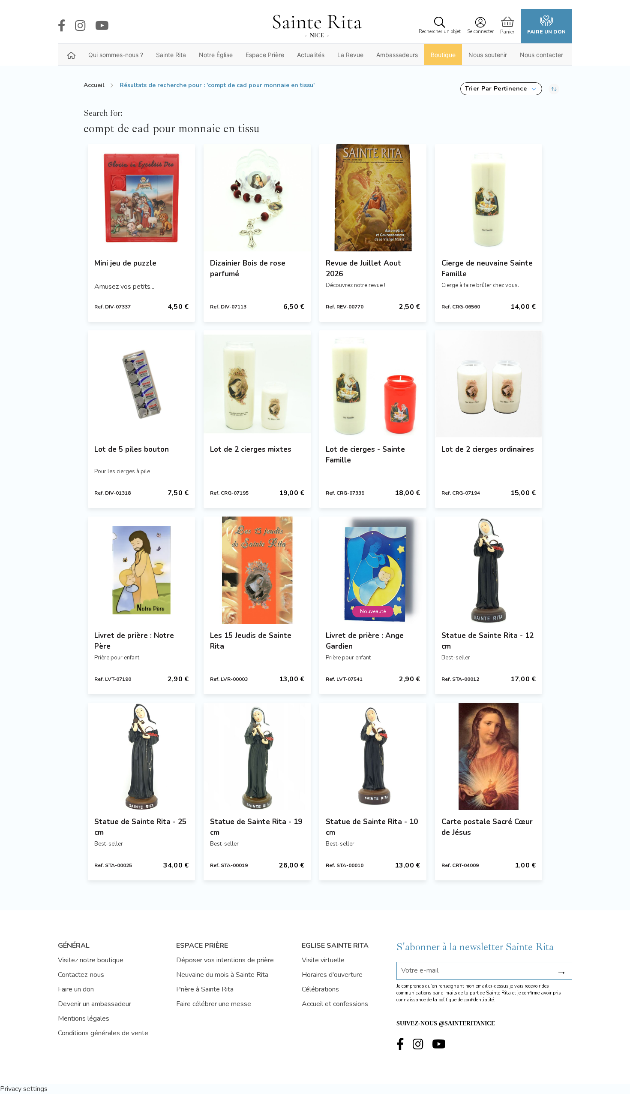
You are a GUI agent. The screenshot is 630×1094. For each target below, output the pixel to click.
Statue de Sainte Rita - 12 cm (487, 641)
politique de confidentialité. (466, 1000)
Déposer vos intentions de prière (225, 960)
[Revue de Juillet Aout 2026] (372, 197)
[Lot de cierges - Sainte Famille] (372, 384)
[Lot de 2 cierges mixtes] (257, 384)
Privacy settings (24, 1089)
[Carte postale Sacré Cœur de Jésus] (488, 756)
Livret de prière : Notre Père (134, 641)
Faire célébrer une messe (213, 1004)
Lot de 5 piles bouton (131, 449)
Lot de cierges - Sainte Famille (365, 454)
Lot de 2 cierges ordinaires (487, 449)
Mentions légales (83, 1018)
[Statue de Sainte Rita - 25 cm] (141, 756)
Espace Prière (265, 54)
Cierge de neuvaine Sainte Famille (487, 268)
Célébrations (320, 989)
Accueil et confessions (335, 1004)
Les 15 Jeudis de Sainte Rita (250, 641)
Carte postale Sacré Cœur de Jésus (487, 827)
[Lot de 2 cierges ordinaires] (488, 384)
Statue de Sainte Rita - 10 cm (372, 827)
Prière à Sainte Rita (205, 989)
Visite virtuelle (323, 960)
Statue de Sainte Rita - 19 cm (256, 827)
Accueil (94, 85)
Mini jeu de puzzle (125, 263)
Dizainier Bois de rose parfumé (247, 268)
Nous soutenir (487, 54)
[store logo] (316, 26)
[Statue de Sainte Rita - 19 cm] (257, 756)
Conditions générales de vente (103, 1033)
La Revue (350, 54)
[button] (501, 88)
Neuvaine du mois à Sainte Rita (222, 974)
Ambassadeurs (397, 54)
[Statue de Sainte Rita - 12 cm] (488, 570)
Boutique (443, 54)
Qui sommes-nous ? (115, 54)
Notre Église (216, 54)
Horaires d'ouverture (332, 974)
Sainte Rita (171, 54)
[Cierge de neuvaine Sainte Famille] (488, 197)
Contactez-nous (81, 974)
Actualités (310, 54)
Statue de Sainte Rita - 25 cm (140, 827)
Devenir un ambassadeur (94, 1004)
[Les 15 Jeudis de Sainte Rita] (257, 570)
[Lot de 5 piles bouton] (141, 384)
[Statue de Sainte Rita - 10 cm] (372, 756)
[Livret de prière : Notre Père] (141, 570)
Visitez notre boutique (90, 960)
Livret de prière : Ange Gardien (365, 641)
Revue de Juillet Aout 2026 (363, 268)
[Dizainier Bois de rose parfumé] (257, 197)
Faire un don (546, 31)
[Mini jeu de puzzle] (141, 197)
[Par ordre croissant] (554, 88)
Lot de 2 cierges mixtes (250, 449)
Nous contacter (541, 54)
